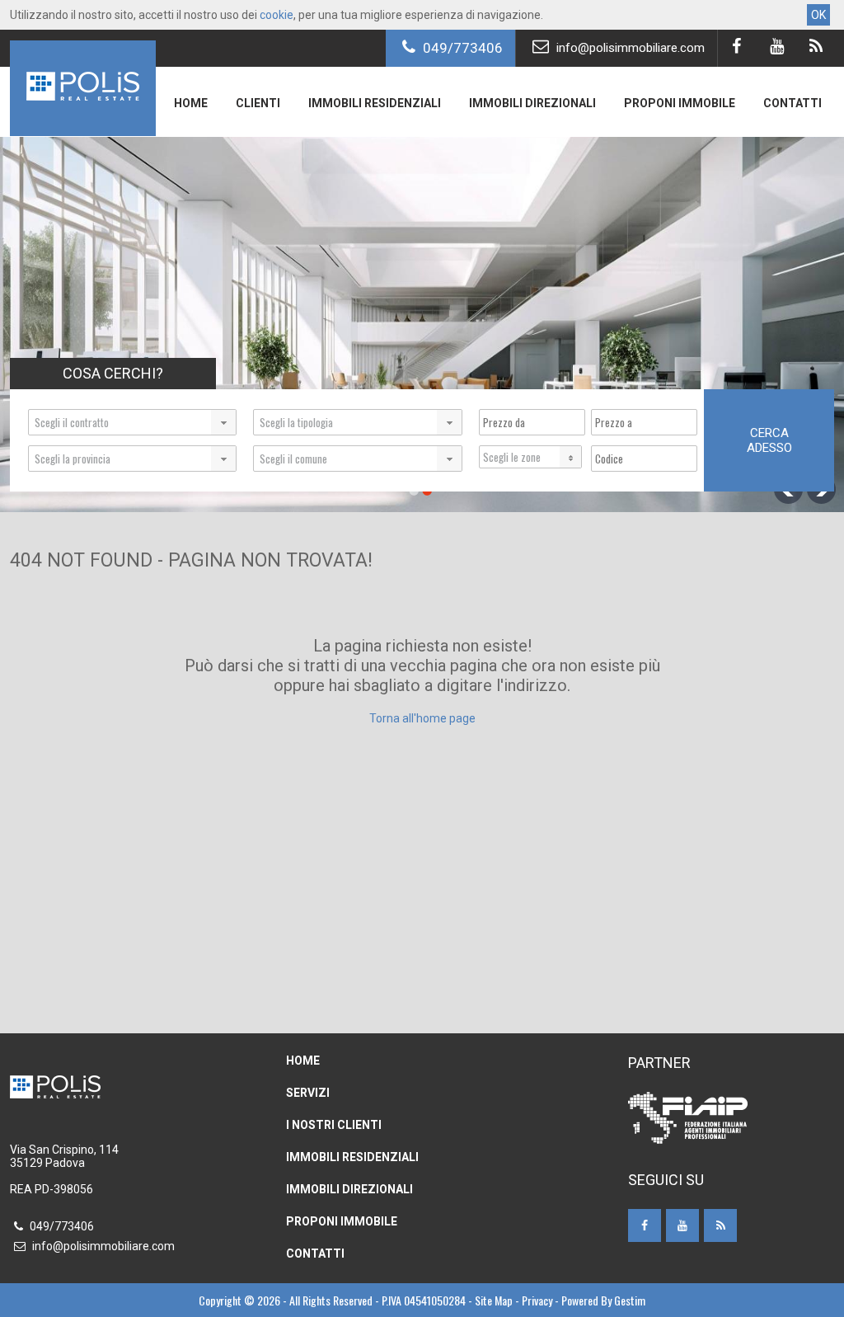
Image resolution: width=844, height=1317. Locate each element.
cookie (276, 14)
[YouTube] (776, 48)
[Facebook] (736, 48)
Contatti (792, 103)
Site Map (494, 1300)
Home (191, 103)
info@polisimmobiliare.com (629, 47)
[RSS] (815, 48)
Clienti (258, 103)
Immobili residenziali (374, 103)
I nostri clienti (334, 1124)
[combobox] (132, 422)
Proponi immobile (679, 103)
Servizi (308, 1092)
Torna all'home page (422, 718)
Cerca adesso (769, 440)
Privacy (537, 1300)
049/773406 (461, 48)
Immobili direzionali (532, 103)
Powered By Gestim (603, 1300)
